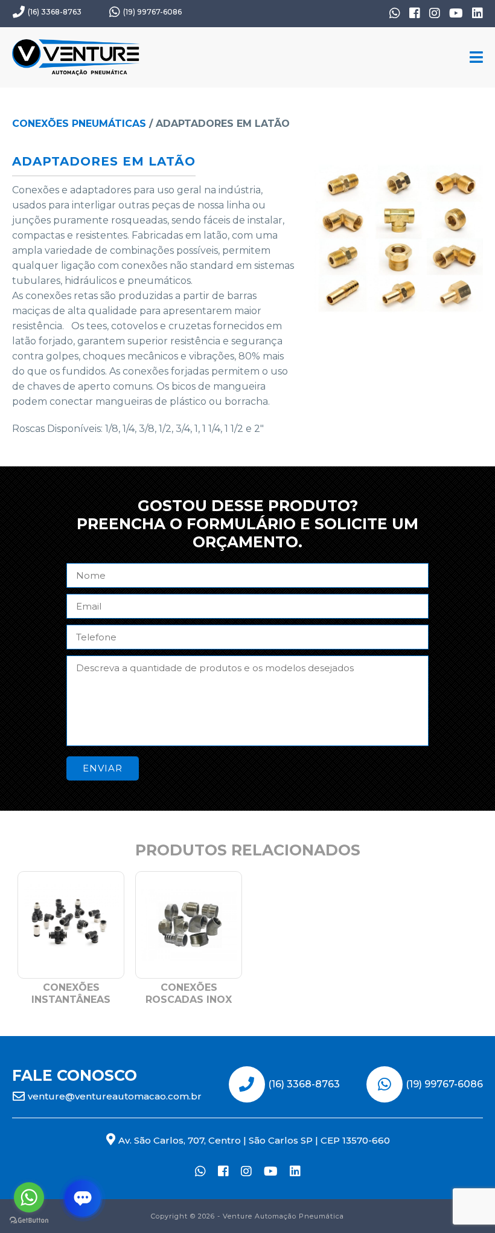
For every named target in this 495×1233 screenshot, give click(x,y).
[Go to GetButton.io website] (29, 1221)
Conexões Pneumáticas (79, 123)
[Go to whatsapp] (29, 1197)
